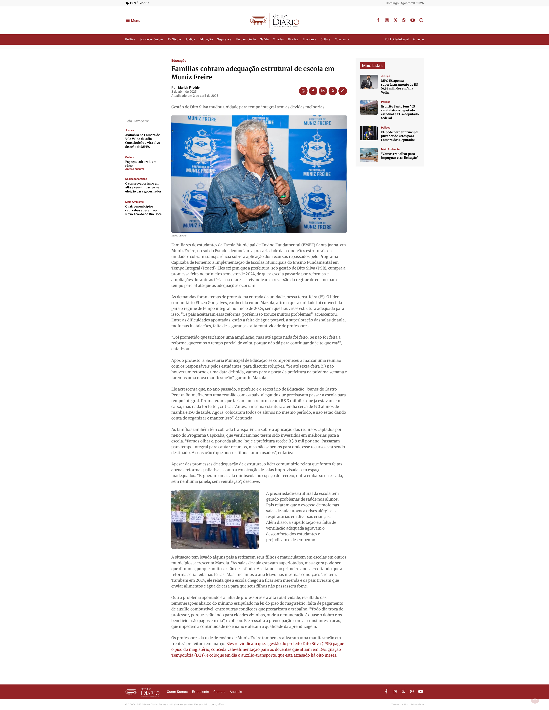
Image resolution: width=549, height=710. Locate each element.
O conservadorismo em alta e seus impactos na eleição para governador (143, 187)
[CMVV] (369, 82)
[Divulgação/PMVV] (369, 155)
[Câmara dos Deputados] (369, 133)
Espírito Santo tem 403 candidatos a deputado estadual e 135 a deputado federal (400, 112)
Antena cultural (134, 169)
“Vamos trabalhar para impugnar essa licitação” (399, 156)
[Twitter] (395, 20)
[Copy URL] (342, 91)
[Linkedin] (323, 91)
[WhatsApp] (404, 20)
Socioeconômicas (136, 178)
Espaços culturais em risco (141, 164)
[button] (421, 20)
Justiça (129, 130)
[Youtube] (412, 20)
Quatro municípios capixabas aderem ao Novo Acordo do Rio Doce (143, 210)
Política (385, 101)
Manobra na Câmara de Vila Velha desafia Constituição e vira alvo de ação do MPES (142, 141)
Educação (178, 60)
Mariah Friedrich (189, 87)
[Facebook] (378, 20)
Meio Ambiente (134, 201)
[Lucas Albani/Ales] (369, 107)
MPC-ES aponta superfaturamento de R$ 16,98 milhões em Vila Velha (399, 86)
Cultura (129, 157)
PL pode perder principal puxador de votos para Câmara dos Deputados (399, 136)
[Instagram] (387, 20)
